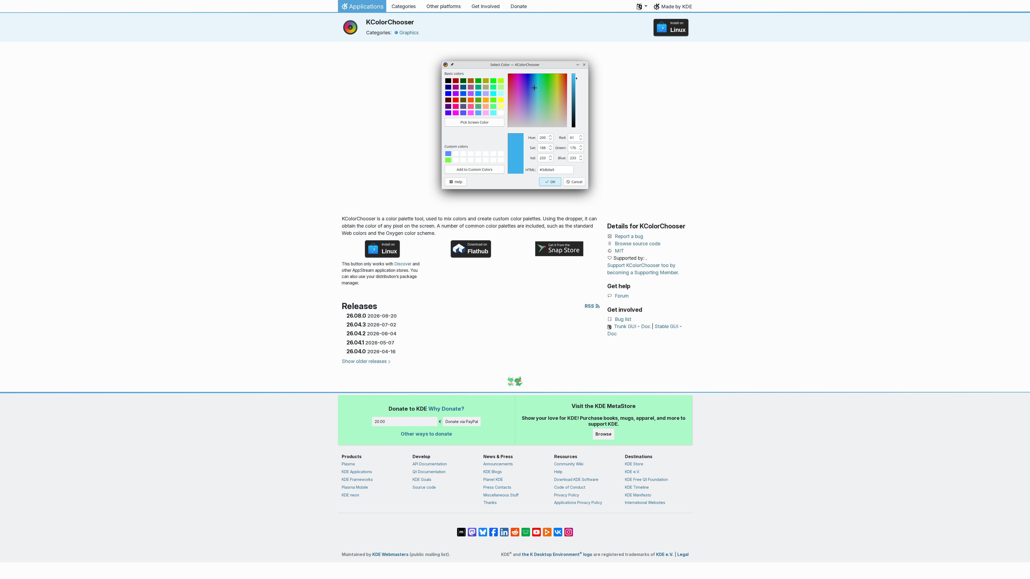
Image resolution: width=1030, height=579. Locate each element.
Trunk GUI (625, 326)
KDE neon (350, 495)
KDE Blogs (492, 471)
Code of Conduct (569, 487)
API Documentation (430, 464)
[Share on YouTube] (536, 529)
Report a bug (629, 236)
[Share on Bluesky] (483, 529)
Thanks (490, 502)
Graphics (409, 32)
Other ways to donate (426, 434)
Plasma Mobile (355, 487)
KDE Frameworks (357, 479)
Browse (603, 434)
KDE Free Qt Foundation (646, 479)
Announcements (498, 464)
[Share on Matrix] (461, 529)
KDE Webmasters (390, 554)
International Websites (645, 502)
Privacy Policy (566, 495)
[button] (642, 6)
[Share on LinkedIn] (504, 529)
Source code (424, 487)
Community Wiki (568, 464)
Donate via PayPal (462, 421)
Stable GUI (666, 326)
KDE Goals (422, 479)
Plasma (348, 464)
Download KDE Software (576, 479)
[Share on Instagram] (568, 529)
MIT (619, 251)
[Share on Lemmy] (525, 529)
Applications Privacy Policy (578, 502)
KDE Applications (357, 471)
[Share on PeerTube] (547, 529)
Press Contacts (497, 487)
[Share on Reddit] (515, 529)
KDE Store (634, 464)
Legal (683, 554)
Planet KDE (493, 479)
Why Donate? (446, 408)
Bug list (623, 319)
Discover (402, 263)
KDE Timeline (637, 487)
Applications (362, 8)
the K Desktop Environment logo (557, 554)
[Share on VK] (558, 529)
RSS (590, 306)
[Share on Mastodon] (472, 529)
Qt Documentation (429, 471)
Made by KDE (676, 6)
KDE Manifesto (638, 495)
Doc (645, 326)
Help (558, 471)
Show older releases (364, 361)
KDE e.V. (632, 471)
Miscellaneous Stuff (500, 495)
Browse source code (637, 243)
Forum (622, 296)
